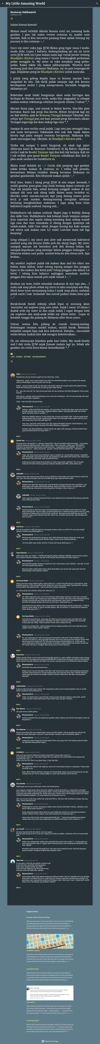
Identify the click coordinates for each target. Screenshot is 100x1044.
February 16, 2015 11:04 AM (38, 495)
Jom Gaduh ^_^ (31, 1002)
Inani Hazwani (21, 553)
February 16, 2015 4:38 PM (36, 580)
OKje (18, 374)
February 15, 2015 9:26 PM (28, 374)
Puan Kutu (20, 655)
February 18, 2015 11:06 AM (42, 635)
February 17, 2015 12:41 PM (34, 686)
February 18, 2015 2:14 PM (32, 752)
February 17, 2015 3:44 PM (41, 694)
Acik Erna (19, 527)
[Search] (48, 3)
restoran (27, 356)
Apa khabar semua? (33, 969)
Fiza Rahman (21, 729)
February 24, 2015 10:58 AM (33, 829)
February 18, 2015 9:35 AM (33, 729)
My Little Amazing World (25, 3)
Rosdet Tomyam (38, 152)
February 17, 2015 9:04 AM (41, 561)
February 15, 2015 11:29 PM (33, 440)
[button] (11, 18)
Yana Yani (19, 860)
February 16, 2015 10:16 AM (42, 452)
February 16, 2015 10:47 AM (35, 553)
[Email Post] (11, 354)
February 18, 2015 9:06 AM (41, 715)
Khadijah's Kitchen (22, 58)
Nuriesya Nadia (22, 580)
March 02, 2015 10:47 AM (41, 804)
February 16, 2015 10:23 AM (42, 534)
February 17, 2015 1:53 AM (32, 654)
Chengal (29, 118)
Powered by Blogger (51, 1041)
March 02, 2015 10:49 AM (41, 838)
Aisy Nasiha (20, 783)
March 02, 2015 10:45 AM (41, 763)
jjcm (12, 356)
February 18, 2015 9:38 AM (41, 737)
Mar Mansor (20, 709)
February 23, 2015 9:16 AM (33, 783)
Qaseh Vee (20, 440)
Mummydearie (27, 406)
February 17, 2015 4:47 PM (33, 708)
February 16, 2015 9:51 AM (31, 473)
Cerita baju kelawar (33, 1020)
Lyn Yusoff (20, 829)
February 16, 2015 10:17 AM (42, 481)
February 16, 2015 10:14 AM (42, 406)
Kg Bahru (19, 356)
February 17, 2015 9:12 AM (41, 664)
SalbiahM (19, 474)
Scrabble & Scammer (33, 950)
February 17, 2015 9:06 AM (41, 594)
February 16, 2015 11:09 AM (42, 507)
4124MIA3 (20, 752)
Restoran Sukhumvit (39, 356)
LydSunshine (21, 686)
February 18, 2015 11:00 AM (42, 616)
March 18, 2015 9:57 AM (31, 860)
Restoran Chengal (50, 115)
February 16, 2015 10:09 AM (32, 526)
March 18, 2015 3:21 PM (40, 873)
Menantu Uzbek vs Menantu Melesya (38, 917)
